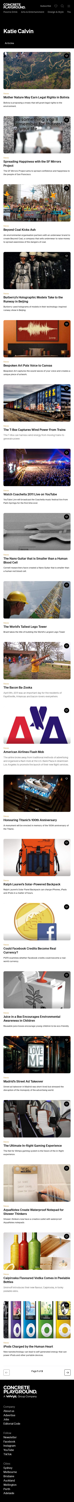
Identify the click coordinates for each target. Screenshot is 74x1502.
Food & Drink (10, 12)
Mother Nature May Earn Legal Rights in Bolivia (36, 97)
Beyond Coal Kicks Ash (19, 229)
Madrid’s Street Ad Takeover (23, 1081)
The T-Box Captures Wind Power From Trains (34, 429)
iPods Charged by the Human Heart (28, 1346)
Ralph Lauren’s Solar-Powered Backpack (31, 884)
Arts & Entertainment (32, 12)
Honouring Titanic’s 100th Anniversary (30, 820)
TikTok (7, 1454)
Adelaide (8, 1493)
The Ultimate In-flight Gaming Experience (32, 1145)
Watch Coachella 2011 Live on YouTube (30, 494)
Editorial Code (11, 1424)
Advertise (9, 1415)
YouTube (8, 1450)
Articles (9, 43)
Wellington (10, 1485)
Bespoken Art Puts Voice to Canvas (27, 365)
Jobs (6, 1419)
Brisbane (8, 1476)
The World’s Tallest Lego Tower (25, 626)
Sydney (7, 1468)
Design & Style (56, 12)
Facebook (9, 1442)
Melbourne (10, 1472)
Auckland (9, 1480)
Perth (6, 1489)
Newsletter (10, 1437)
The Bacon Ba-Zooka (17, 687)
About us (8, 1411)
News (6, 94)
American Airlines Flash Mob (23, 752)
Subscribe (45, 6)
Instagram (9, 1446)
